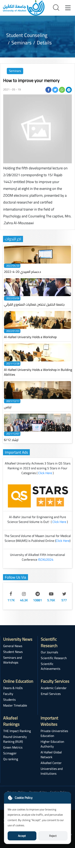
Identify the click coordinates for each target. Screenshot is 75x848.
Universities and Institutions (52, 771)
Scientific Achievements (50, 666)
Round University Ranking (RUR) (15, 739)
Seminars (15, 71)
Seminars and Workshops (12, 660)
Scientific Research (54, 658)
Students (9, 699)
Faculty (8, 693)
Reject (53, 835)
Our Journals (49, 652)
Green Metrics (12, 747)
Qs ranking (10, 759)
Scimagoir (10, 753)
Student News (13, 651)
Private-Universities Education (54, 733)
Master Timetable (15, 705)
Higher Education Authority (52, 744)
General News (12, 645)
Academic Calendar (54, 687)
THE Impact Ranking (17, 730)
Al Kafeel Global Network (51, 754)
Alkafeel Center (51, 762)
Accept (22, 835)
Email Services (51, 693)
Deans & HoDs (13, 687)
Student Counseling (26, 35)
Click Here (45, 473)
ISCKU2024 (45, 559)
